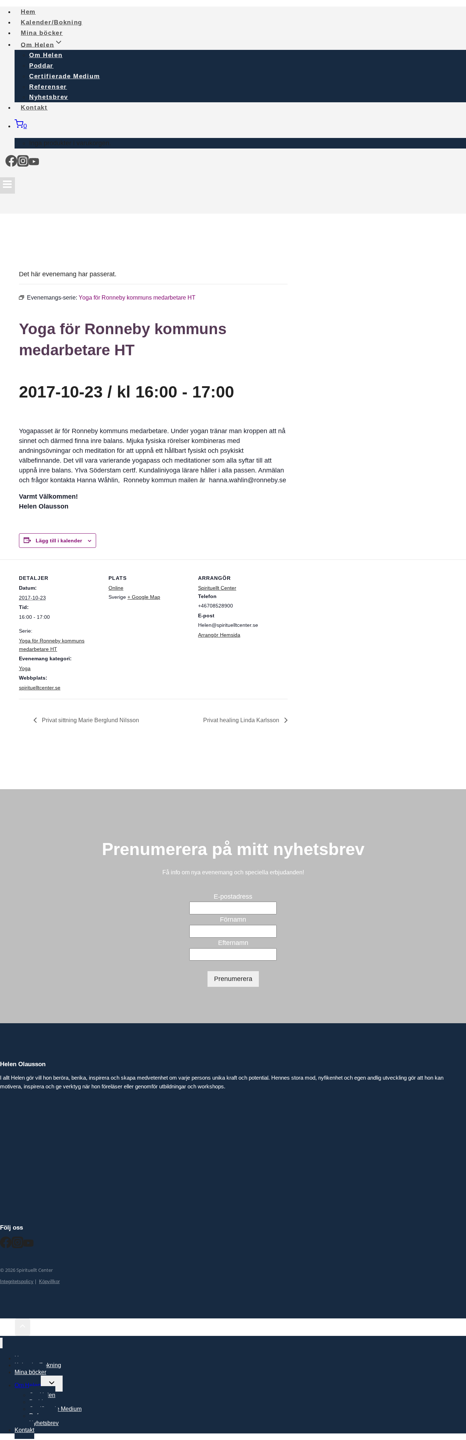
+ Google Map (143, 597)
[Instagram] (23, 163)
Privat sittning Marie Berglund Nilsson (89, 720)
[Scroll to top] (7, 1327)
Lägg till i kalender (59, 540)
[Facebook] (11, 163)
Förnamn (233, 919)
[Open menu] (7, 185)
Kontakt (34, 107)
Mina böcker (30, 1372)
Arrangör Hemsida (219, 635)
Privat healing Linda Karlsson (242, 720)
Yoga (25, 668)
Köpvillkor (49, 1281)
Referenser (48, 86)
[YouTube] (34, 163)
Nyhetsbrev (44, 1423)
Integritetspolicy (16, 1281)
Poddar (41, 65)
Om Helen (46, 55)
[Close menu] (1, 1343)
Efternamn (233, 942)
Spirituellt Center (217, 588)
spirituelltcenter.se (39, 688)
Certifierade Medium (64, 76)
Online (115, 588)
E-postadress (233, 896)
